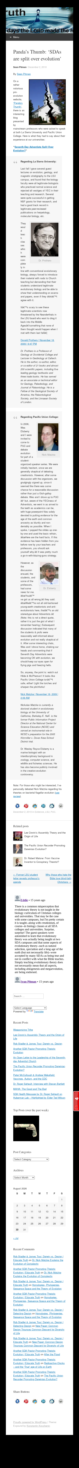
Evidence (39, 811)
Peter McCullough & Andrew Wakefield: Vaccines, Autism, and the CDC (34, 1076)
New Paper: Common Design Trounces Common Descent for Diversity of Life (38, 1329)
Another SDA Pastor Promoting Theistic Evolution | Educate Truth (34, 1270)
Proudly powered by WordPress (30, 1422)
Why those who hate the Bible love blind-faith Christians (58, 878)
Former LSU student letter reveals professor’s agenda (26, 878)
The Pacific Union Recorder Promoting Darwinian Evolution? (44, 847)
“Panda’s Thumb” (18, 104)
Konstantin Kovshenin (38, 1425)
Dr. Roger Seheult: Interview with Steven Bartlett (39, 1083)
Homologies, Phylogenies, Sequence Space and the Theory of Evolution (37, 1286)
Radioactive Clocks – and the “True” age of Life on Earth (39, 1364)
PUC (53, 811)
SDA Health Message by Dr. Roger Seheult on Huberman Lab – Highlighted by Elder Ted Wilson (39, 1095)
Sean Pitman (19, 67)
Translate (39, 1011)
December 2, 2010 (37, 67)
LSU (47, 811)
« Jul (15, 1238)
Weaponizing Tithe (23, 1029)
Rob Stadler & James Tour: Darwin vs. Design (37, 1043)
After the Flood (52, 1354)
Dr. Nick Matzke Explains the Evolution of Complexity (38, 1261)
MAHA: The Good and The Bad (29, 1089)
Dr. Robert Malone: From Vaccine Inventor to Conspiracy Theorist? (42, 860)
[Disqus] (39, 939)
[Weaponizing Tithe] (26, 1129)
